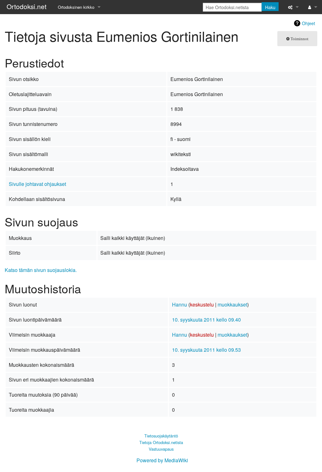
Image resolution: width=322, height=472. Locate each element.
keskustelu (202, 304)
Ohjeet (308, 23)
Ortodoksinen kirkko (76, 7)
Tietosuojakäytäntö (161, 436)
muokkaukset (232, 304)
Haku (270, 7)
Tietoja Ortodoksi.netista (161, 442)
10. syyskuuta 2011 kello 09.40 (206, 319)
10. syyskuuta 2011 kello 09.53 (206, 349)
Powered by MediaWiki (162, 460)
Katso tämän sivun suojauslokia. (41, 270)
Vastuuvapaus (161, 449)
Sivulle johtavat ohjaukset (37, 183)
